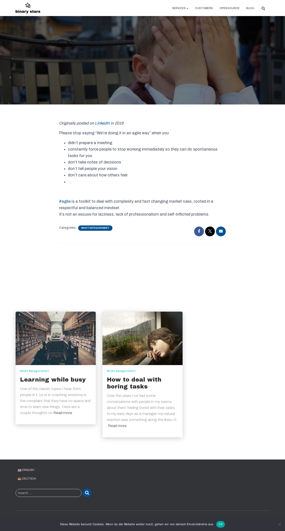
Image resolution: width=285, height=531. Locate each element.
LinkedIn (102, 123)
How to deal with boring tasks (134, 383)
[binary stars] (28, 8)
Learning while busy (53, 379)
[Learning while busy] (56, 338)
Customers (204, 8)
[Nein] (279, 524)
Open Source (230, 8)
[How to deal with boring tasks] (142, 338)
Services (179, 8)
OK (220, 524)
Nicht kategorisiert (95, 228)
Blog (250, 8)
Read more (62, 413)
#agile (65, 201)
